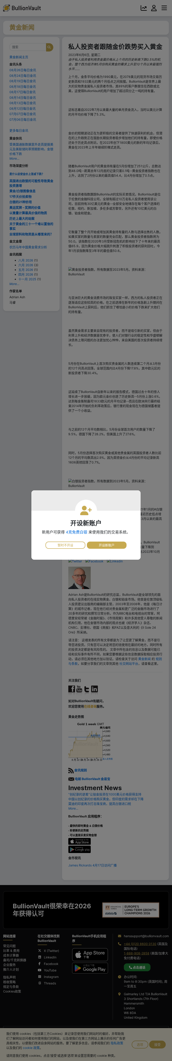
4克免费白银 (76, 532)
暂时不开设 (65, 545)
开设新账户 (106, 545)
